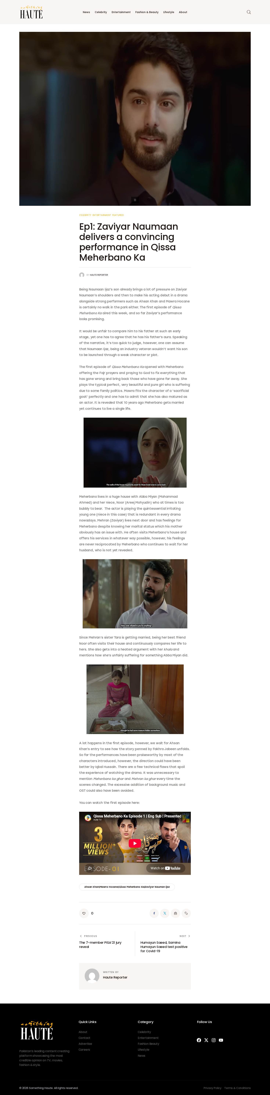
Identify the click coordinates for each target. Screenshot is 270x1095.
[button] (86, 913)
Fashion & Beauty (147, 12)
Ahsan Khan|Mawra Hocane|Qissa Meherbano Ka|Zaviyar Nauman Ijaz (127, 887)
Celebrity (101, 12)
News (86, 12)
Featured (118, 215)
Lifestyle (168, 12)
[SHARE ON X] (164, 913)
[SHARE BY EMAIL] (175, 913)
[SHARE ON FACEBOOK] (154, 913)
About (183, 12)
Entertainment (121, 12)
